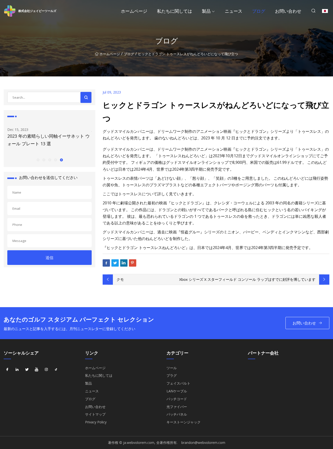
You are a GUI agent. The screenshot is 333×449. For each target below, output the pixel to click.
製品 (206, 11)
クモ (120, 279)
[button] (37, 159)
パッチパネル (176, 414)
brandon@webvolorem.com (203, 442)
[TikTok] (56, 369)
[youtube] (36, 369)
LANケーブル (176, 391)
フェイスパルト (178, 383)
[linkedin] (17, 369)
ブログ (258, 11)
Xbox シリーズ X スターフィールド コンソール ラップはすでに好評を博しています (247, 279)
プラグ (171, 375)
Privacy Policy (96, 422)
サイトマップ (95, 414)
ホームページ (134, 11)
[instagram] (46, 369)
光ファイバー (176, 406)
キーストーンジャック (183, 422)
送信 (49, 257)
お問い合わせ (288, 11)
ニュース (233, 11)
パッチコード (176, 399)
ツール (171, 367)
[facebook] (7, 369)
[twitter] (26, 369)
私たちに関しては (174, 11)
